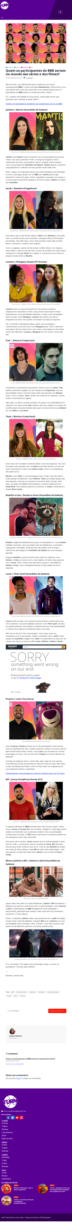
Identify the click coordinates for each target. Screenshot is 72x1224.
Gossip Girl (41, 992)
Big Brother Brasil (21, 992)
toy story (22, 996)
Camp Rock (32, 992)
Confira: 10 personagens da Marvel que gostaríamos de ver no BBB (34, 104)
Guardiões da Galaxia (53, 992)
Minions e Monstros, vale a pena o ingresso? (23, 1189)
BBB (13, 992)
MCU (15, 996)
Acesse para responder (15, 1064)
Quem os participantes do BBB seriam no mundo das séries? (30, 1059)
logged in (19, 1078)
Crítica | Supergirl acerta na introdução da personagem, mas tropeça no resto (60, 1189)
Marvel (9, 996)
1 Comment (29, 78)
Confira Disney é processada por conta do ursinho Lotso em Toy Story (35, 773)
